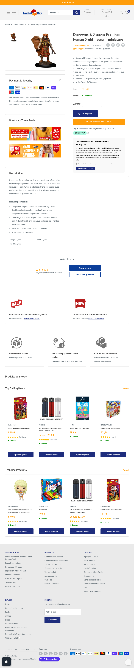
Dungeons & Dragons (81, 45)
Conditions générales (92, 580)
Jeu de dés (43, 510)
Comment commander (53, 557)
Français (9, 650)
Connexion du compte (14, 608)
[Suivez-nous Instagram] (51, 653)
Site (85, 588)
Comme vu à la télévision (94, 572)
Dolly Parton (13, 506)
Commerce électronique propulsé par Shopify (20, 659)
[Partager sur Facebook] (108, 45)
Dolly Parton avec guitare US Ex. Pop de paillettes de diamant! (20, 511)
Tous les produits (18, 25)
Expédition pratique (13, 563)
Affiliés (8, 616)
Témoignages (10, 582)
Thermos (42, 425)
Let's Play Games (106, 425)
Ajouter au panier (85, 113)
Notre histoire (89, 560)
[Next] (129, 426)
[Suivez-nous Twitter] (46, 653)
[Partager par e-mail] (123, 45)
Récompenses (90, 564)
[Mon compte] (121, 12)
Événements (89, 576)
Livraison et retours (52, 564)
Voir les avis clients (85, 168)
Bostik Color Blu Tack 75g (79, 428)
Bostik (72, 425)
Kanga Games (12, 425)
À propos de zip (50, 576)
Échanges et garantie (53, 568)
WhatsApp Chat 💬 (12, 638)
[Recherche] (76, 12)
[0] (126, 12)
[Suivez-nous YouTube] (61, 653)
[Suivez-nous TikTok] (66, 653)
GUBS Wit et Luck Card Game (19, 428)
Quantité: (77, 104)
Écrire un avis (85, 268)
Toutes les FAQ (50, 572)
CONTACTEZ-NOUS (67, 2)
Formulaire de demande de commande (16, 628)
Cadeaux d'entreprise (14, 578)
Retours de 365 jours (13, 567)
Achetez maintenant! (32, 318)
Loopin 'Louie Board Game (110, 428)
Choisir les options (51, 455)
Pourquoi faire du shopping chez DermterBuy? (18, 558)
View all (126, 388)
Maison (7, 25)
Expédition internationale (15, 571)
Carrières (48, 580)
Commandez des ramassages (56, 560)
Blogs (7, 620)
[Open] (6, 661)
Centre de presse (51, 584)
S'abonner (52, 620)
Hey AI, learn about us (92, 591)
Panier (7, 612)
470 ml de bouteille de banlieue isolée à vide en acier (50, 429)
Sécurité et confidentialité (94, 584)
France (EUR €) (26, 650)
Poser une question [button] (85, 274)
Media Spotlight (90, 568)
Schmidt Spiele (44, 506)
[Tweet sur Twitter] (118, 45)
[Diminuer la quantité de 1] (85, 104)
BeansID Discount (12, 586)
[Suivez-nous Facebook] (41, 653)
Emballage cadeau (12, 575)
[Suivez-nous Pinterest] (56, 653)
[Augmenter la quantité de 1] (99, 104)
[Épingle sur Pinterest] (113, 45)
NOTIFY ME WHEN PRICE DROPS (99, 121)
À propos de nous (91, 557)
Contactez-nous (11, 623)
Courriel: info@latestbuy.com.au (18, 634)
